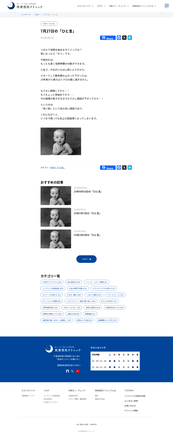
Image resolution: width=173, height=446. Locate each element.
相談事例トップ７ (28, 395)
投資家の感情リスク (52, 314)
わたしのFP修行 (108, 301)
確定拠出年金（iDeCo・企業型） (57, 320)
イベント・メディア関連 (96, 282)
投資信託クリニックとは (142, 6)
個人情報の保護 (82, 424)
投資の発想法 (93, 307)
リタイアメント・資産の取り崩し (81, 301)
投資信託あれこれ (114, 307)
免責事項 (93, 424)
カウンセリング (84, 6)
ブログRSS (129, 390)
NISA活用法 (73, 282)
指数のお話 (73, 314)
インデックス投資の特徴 (134, 396)
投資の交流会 (100, 399)
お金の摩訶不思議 (78, 288)
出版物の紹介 (73, 395)
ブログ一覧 (86, 259)
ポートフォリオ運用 (52, 301)
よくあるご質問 (131, 400)
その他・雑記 (74, 295)
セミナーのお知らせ (52, 295)
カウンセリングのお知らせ (104, 288)
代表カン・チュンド (117, 6)
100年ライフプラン (52, 282)
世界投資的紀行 (50, 307)
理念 (96, 395)
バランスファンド (115, 295)
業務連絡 (90, 314)
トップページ (26, 14)
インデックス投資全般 (53, 288)
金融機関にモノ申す (107, 320)
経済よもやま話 (84, 320)
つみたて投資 (94, 295)
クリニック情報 (131, 410)
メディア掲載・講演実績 (77, 399)
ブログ (100, 6)
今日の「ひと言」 (49, 23)
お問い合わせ (130, 405)
